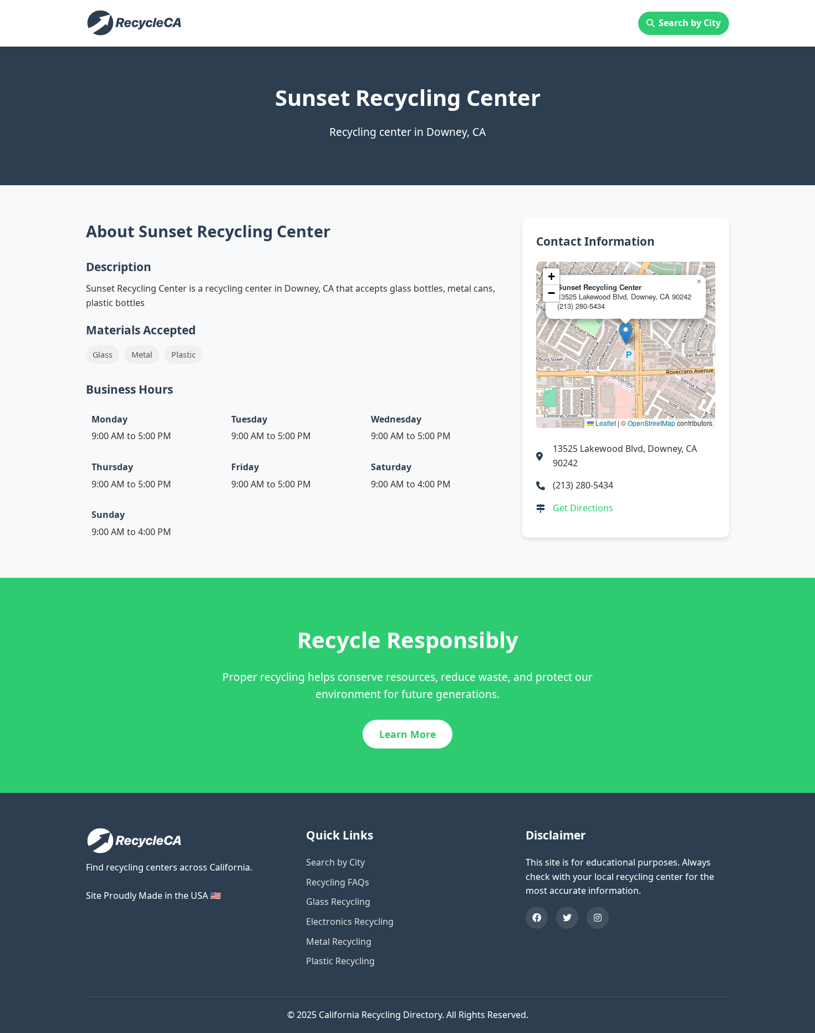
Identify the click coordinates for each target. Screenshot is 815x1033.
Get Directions (583, 508)
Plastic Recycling (340, 961)
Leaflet (605, 423)
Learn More (407, 734)
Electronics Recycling (350, 921)
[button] (626, 333)
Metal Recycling (338, 941)
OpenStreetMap (651, 423)
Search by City (690, 23)
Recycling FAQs (337, 882)
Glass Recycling (338, 901)
